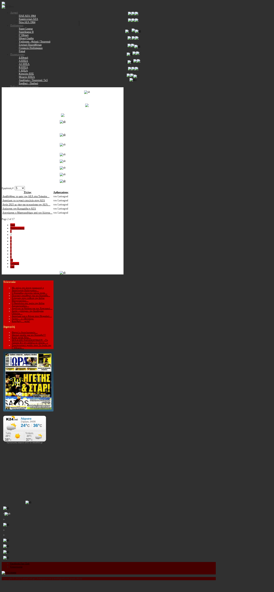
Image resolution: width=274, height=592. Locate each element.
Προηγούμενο (17, 228)
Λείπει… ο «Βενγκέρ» (23, 318)
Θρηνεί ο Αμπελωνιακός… (25, 332)
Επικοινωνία (16, 566)
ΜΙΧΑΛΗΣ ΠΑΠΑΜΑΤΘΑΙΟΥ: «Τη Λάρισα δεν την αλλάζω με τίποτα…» (30, 341)
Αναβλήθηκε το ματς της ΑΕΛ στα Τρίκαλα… (25, 196)
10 (11, 260)
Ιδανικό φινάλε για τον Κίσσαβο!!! (29, 335)
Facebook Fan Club (20, 563)
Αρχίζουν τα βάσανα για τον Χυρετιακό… (32, 308)
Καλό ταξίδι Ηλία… (21, 337)
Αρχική (14, 12)
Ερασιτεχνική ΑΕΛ (28, 19)
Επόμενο (14, 263)
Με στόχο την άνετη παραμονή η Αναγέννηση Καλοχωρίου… (28, 289)
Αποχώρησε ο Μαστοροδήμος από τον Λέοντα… (27, 212)
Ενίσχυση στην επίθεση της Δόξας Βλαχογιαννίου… (28, 299)
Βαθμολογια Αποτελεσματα (24, 86)
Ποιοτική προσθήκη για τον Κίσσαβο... (31, 295)
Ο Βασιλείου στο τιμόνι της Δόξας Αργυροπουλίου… (28, 304)
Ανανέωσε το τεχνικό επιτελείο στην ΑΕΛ (23, 200)
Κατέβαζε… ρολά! (21, 321)
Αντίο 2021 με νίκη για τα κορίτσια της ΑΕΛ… (26, 204)
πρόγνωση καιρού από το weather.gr (25, 442)
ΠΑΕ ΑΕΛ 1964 (27, 15)
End (12, 266)
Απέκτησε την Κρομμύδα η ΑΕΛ (19, 208)
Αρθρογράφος (60, 192)
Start (12, 224)
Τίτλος (27, 192)
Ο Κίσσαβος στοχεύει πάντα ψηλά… (29, 293)
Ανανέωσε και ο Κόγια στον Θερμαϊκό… (32, 316)
